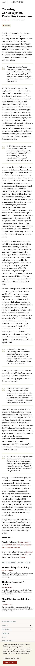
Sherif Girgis (6, 20)
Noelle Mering (7, 587)
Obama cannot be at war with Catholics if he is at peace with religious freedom (17, 545)
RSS (26, 555)
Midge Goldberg (8, 570)
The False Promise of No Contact (14, 583)
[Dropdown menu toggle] (17, 622)
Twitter (22, 557)
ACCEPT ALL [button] (10, 662)
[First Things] (17, 2)
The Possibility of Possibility (15, 567)
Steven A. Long (7, 604)
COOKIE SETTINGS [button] (12, 658)
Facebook (29, 552)
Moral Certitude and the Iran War (16, 600)
